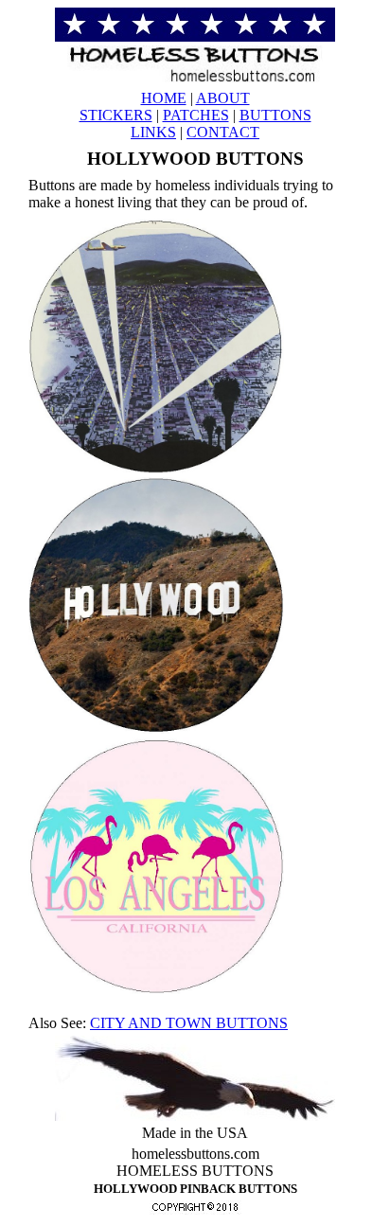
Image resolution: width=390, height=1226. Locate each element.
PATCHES (196, 115)
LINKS (153, 132)
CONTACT (222, 132)
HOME (163, 98)
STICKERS (116, 115)
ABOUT (223, 98)
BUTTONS (275, 115)
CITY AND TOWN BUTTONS (189, 1023)
